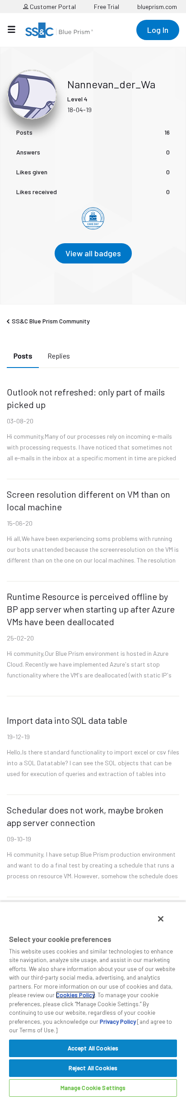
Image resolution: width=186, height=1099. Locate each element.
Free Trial (106, 6)
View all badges (93, 253)
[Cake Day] (93, 218)
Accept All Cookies (93, 1048)
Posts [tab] (23, 355)
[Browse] (16, 29)
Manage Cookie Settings (93, 1087)
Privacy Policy (118, 1021)
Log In (157, 30)
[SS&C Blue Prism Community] (59, 30)
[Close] (161, 919)
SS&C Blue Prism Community (51, 321)
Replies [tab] (58, 355)
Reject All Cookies (93, 1068)
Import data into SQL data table (67, 720)
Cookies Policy (75, 995)
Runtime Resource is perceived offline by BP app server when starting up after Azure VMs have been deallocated (91, 609)
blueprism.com (157, 6)
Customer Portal (52, 6)
